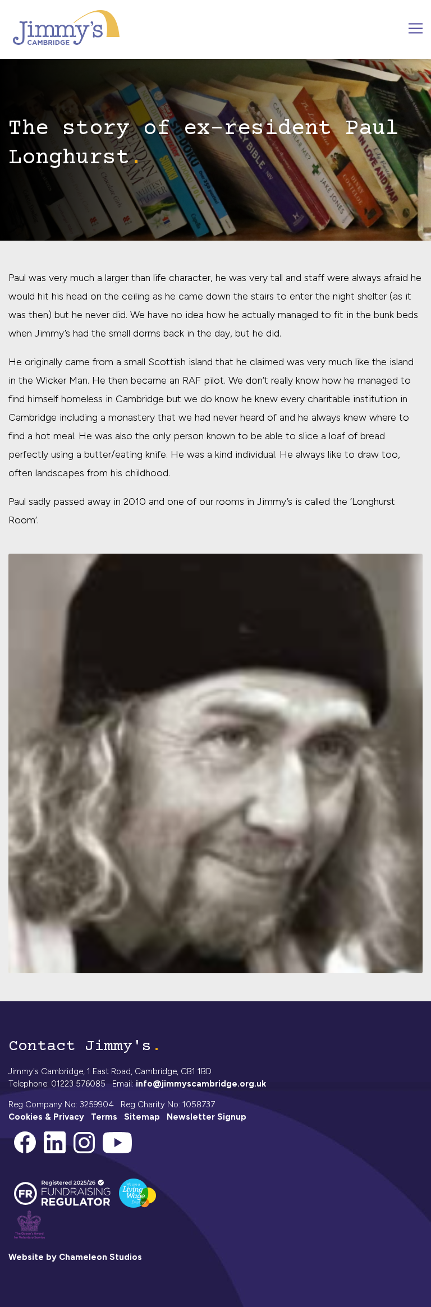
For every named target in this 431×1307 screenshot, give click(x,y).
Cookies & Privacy (46, 1117)
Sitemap (142, 1117)
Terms (104, 1117)
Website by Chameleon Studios (75, 1257)
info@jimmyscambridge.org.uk (201, 1084)
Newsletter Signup (206, 1117)
